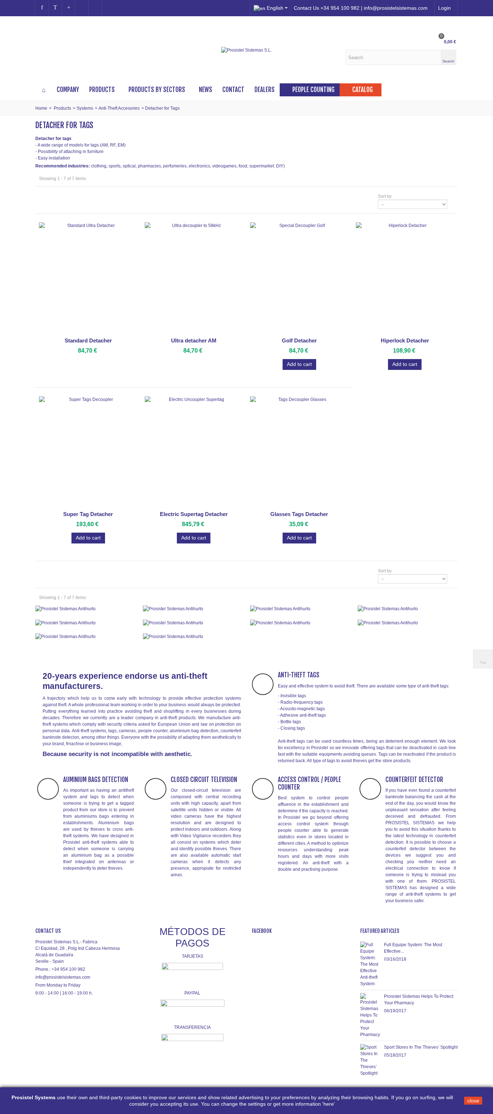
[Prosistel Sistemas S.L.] (246, 50)
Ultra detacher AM (194, 340)
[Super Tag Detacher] (88, 452)
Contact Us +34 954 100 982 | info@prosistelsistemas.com (361, 8)
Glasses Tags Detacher (299, 514)
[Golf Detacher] (299, 278)
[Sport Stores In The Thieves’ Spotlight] (370, 1059)
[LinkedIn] (95, 8)
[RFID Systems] (193, 636)
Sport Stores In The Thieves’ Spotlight (421, 1047)
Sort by (385, 196)
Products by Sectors (156, 89)
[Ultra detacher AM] (194, 278)
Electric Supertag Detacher (194, 514)
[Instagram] (82, 8)
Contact (233, 89)
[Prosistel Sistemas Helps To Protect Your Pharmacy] (370, 1015)
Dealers (264, 89)
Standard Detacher (88, 340)
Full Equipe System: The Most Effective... (413, 948)
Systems (85, 108)
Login (444, 8)
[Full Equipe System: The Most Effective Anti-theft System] (370, 963)
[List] (53, 196)
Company (68, 89)
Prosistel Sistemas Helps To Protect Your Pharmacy (418, 999)
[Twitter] (55, 8)
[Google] (68, 8)
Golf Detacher (299, 340)
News (205, 89)
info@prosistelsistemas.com (62, 977)
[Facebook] (42, 8)
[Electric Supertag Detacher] (194, 452)
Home (41, 108)
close (473, 1101)
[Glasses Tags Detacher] (299, 452)
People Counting (313, 89)
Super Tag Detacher (88, 514)
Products (102, 89)
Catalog (362, 89)
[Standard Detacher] (88, 278)
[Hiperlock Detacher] (405, 278)
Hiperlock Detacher (405, 340)
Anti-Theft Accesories (119, 108)
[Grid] (43, 196)
